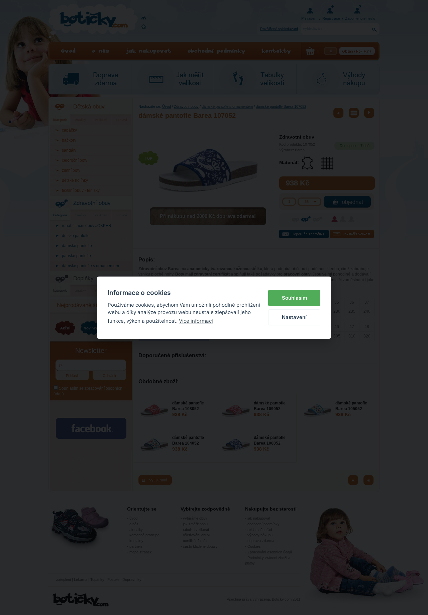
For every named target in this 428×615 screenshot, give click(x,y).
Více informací (196, 321)
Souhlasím (294, 298)
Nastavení (294, 317)
